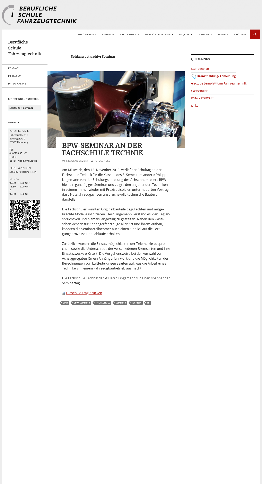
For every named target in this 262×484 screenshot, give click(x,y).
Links (194, 105)
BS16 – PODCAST (202, 98)
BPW (65, 302)
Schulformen (128, 34)
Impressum (14, 75)
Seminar (121, 302)
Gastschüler (199, 91)
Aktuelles (108, 34)
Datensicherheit (18, 83)
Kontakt (223, 34)
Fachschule (103, 302)
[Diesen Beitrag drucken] (63, 293)
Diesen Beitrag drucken (84, 293)
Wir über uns (86, 34)
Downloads (205, 34)
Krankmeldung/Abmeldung (216, 76)
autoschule (102, 160)
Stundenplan (200, 69)
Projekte (184, 34)
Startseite (14, 108)
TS (148, 302)
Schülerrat (240, 34)
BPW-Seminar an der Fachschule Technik (103, 149)
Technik (136, 302)
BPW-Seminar (82, 302)
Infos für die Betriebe (158, 34)
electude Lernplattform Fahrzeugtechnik (218, 83)
